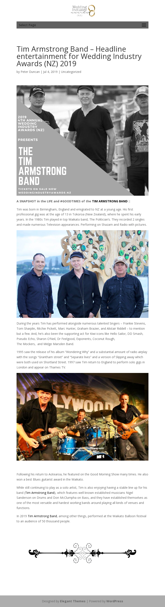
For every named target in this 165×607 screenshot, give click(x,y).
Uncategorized (71, 72)
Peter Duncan (30, 72)
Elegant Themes (73, 601)
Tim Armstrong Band (39, 493)
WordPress (114, 601)
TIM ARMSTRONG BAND (110, 201)
